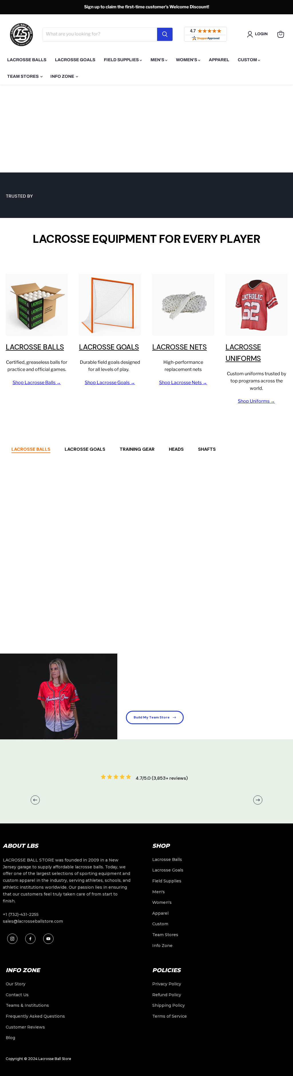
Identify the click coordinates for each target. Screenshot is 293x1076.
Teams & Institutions (27, 1005)
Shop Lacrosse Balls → (37, 382)
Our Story (15, 983)
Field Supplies (122, 59)
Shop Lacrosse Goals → (110, 382)
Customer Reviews (25, 1027)
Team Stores (23, 76)
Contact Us (17, 994)
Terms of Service (169, 1016)
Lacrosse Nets (179, 347)
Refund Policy (166, 994)
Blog (10, 1037)
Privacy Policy (166, 983)
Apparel (219, 59)
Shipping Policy (168, 1005)
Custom (248, 59)
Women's (187, 59)
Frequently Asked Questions (35, 1016)
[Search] (165, 34)
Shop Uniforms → (256, 401)
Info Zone (62, 76)
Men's (158, 59)
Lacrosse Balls (26, 59)
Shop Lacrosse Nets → (183, 382)
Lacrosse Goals (75, 59)
